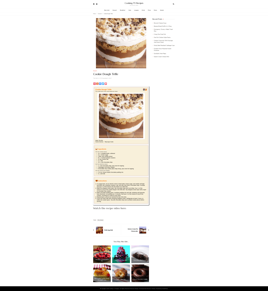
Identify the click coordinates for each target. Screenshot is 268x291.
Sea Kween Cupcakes (121, 260)
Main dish (107, 10)
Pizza (149, 10)
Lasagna (136, 10)
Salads (162, 10)
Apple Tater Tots (121, 279)
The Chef (95, 78)
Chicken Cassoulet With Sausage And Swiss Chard (163, 41)
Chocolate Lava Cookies (140, 260)
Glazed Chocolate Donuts (140, 279)
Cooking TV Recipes (134, 3)
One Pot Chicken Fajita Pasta (162, 37)
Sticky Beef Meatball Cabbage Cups (164, 45)
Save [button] (144, 90)
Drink (143, 10)
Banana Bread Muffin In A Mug (162, 26)
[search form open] (173, 4)
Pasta (155, 10)
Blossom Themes (151, 288)
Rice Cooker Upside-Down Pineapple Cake (102, 279)
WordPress (165, 288)
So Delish (100, 220)
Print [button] (146, 90)
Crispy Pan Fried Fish (160, 34)
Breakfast (122, 10)
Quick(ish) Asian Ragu (160, 53)
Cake (129, 10)
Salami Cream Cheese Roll (161, 56)
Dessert (115, 10)
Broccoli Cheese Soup (160, 23)
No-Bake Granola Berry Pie (102, 260)
